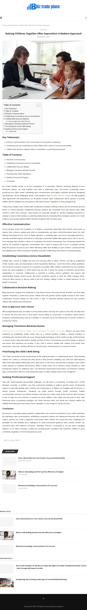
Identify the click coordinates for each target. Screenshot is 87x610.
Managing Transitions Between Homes (20, 124)
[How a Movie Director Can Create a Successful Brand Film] (9, 461)
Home (4, 25)
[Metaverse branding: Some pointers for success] (9, 488)
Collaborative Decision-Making (17, 119)
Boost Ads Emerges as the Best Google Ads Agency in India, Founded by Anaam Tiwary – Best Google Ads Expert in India (51, 566)
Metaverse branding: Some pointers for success (37, 485)
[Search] (86, 18)
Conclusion (12, 131)
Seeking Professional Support (16, 129)
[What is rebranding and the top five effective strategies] (9, 475)
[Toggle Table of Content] (37, 105)
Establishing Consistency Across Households (22, 116)
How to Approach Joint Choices (19, 121)
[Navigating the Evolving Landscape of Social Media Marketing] (7, 582)
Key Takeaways (11, 108)
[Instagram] (48, 598)
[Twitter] (43, 598)
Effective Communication (14, 114)
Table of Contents (11, 111)
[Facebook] (38, 598)
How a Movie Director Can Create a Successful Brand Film (41, 458)
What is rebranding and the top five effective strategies (41, 472)
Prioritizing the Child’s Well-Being (18, 126)
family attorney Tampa (61, 196)
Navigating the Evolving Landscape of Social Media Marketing (41, 579)
